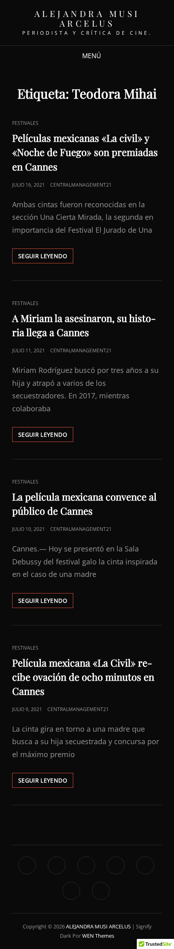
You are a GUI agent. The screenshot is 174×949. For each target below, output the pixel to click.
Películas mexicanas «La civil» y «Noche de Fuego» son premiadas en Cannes (85, 152)
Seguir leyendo (45, 257)
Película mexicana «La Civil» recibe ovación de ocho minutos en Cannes (83, 676)
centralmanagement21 (81, 184)
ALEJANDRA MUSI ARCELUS (87, 18)
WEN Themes (98, 935)
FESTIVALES (25, 123)
